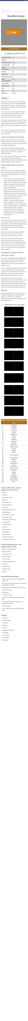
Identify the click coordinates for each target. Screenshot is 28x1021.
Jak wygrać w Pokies (7, 595)
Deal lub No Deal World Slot (8, 509)
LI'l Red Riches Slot (6, 524)
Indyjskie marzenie (6, 512)
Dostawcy (4, 615)
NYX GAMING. (5, 632)
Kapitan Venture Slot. (7, 504)
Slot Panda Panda (6, 529)
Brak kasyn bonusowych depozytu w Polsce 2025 (14, 587)
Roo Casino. (5, 564)
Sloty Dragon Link (6, 502)
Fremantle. (4, 627)
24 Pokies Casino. (6, 559)
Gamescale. (5, 625)
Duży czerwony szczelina (8, 514)
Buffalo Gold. (5, 507)
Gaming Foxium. (5, 637)
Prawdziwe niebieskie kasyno (9, 561)
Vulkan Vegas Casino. (7, 554)
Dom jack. (4, 571)
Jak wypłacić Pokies (7, 590)
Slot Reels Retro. (6, 534)
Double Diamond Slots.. (7, 537)
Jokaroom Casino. (6, 566)
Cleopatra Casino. (6, 569)
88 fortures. (5, 500)
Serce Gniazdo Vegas (7, 497)
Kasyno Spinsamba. (6, 556)
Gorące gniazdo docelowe (8, 539)
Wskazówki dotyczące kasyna (10, 576)
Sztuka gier (4, 618)
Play (14, 32)
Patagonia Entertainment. (8, 630)
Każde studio (5, 640)
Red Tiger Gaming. (6, 620)
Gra (13, 57)
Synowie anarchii (6, 532)
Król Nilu (4, 492)
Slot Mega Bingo (6, 522)
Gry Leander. (5, 622)
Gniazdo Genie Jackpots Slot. (9, 519)
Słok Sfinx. (4, 527)
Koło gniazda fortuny (7, 517)
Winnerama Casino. (6, 551)
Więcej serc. (5, 495)
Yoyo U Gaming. (5, 635)
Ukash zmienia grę (6, 606)
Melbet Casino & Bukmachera (9, 549)
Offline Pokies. (5, 592)
